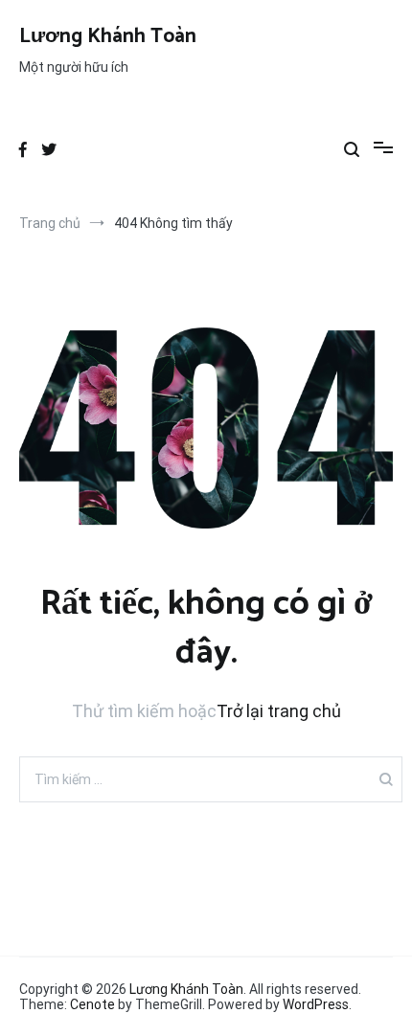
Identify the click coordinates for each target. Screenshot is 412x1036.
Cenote (92, 1004)
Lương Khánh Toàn (107, 36)
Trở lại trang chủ (279, 711)
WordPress (316, 1004)
